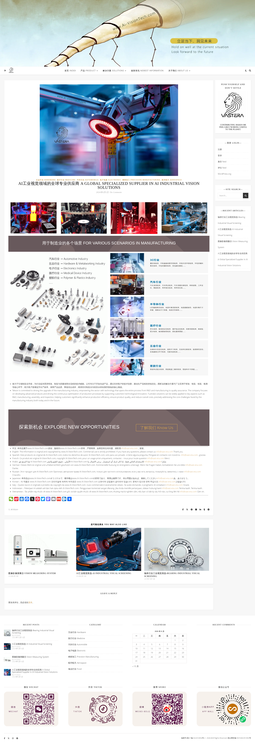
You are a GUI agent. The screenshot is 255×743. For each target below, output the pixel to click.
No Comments (116, 192)
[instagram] (13, 738)
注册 (220, 149)
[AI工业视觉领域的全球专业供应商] (11, 70)
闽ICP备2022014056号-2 (196, 738)
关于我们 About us (178, 70)
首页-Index (70, 70)
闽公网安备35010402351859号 (239, 738)
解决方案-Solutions (113, 70)
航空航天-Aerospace (172, 180)
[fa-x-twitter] (9, 738)
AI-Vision (14, 509)
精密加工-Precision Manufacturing (141, 180)
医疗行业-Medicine (66, 180)
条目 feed (222, 161)
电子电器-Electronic (110, 180)
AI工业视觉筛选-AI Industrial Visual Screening (103, 573)
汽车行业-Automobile (88, 180)
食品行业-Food (75, 669)
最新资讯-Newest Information (147, 70)
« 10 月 (135, 666)
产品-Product (88, 70)
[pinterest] (17, 738)
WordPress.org (224, 173)
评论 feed (222, 167)
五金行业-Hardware (46, 180)
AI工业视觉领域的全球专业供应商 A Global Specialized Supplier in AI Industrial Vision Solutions (233, 259)
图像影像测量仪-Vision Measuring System (32, 573)
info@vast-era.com (129, 448)
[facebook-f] (4, 738)
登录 (30, 602)
